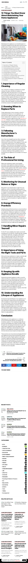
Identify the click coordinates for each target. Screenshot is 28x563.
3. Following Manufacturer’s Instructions (11, 68)
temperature (21, 216)
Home (2, 7)
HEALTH (14, 466)
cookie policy (17, 560)
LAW (14, 470)
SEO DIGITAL (14, 484)
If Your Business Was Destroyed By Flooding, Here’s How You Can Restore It (17, 427)
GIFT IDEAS (14, 464)
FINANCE (14, 462)
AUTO (14, 444)
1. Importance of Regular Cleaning (10, 65)
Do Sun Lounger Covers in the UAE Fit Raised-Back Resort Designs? (7, 546)
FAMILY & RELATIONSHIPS (14, 456)
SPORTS (14, 486)
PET (14, 480)
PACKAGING (14, 476)
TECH (14, 488)
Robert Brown (6, 20)
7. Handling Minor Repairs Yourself (10, 74)
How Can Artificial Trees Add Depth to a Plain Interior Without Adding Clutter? (7, 518)
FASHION (14, 458)
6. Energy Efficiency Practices (9, 72)
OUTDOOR (14, 474)
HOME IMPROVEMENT (14, 468)
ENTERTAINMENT (14, 454)
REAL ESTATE (14, 482)
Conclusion (5, 79)
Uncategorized (14, 493)
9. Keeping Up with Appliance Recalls (11, 77)
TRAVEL (14, 491)
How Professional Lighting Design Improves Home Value (20, 546)
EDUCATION (14, 452)
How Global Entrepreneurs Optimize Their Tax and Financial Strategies (16, 434)
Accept (24, 560)
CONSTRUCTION (14, 448)
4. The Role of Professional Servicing (11, 69)
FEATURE (14, 460)
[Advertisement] (14, 388)
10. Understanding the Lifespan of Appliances (13, 78)
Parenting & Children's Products (14, 478)
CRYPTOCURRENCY (14, 450)
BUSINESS (14, 446)
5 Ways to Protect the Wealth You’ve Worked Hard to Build (16, 411)
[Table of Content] (23, 63)
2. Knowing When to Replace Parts (10, 66)
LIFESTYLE (14, 472)
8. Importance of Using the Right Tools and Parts (13, 75)
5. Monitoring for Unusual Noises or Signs (12, 71)
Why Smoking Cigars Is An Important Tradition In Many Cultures (16, 419)
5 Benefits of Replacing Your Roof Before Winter (19, 517)
